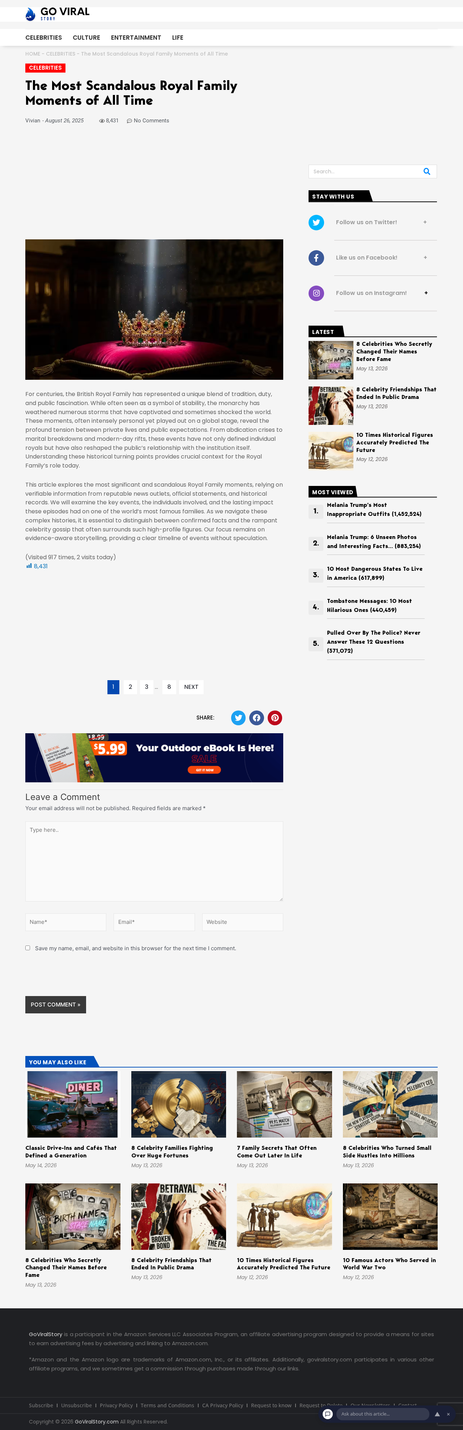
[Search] (427, 171)
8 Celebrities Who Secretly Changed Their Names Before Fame (394, 352)
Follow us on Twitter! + (379, 222)
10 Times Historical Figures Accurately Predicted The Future (394, 443)
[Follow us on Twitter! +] (316, 222)
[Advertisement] (154, 185)
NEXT (191, 687)
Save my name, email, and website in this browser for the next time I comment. (135, 948)
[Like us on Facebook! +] (316, 258)
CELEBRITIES (43, 37)
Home (32, 53)
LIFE (177, 37)
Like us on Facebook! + (379, 257)
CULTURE (86, 37)
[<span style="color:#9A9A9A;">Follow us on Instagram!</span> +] (316, 293)
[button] (238, 717)
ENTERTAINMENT (136, 37)
